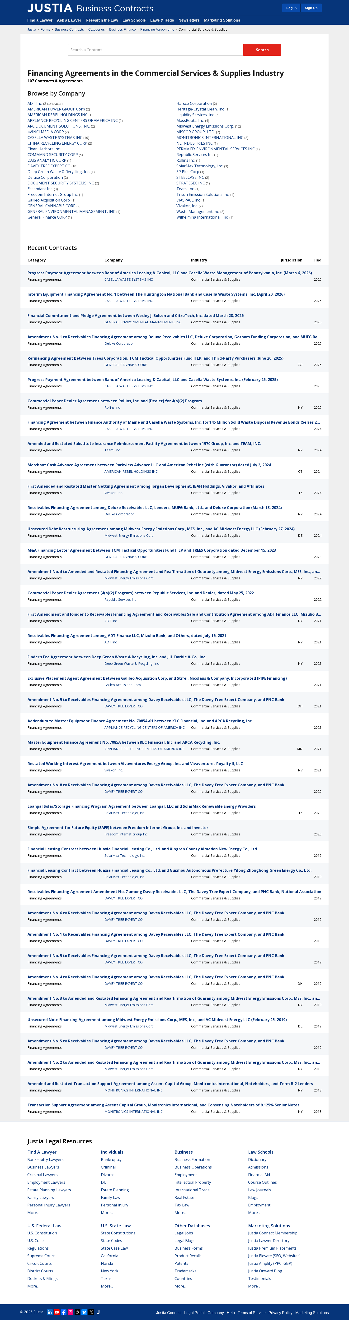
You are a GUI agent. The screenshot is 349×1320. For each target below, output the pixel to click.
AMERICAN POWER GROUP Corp (56, 109)
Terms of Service (252, 1313)
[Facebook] (63, 1312)
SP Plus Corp (187, 171)
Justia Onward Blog (265, 1271)
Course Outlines (262, 1182)
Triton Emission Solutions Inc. (202, 194)
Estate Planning (115, 1189)
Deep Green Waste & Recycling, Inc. (59, 171)
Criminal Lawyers (42, 1174)
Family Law (110, 1197)
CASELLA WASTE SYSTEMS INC (55, 137)
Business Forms (188, 1248)
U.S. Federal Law (44, 1225)
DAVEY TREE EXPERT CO (49, 166)
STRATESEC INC (190, 183)
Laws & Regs (162, 20)
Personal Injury (114, 1205)
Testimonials (259, 1278)
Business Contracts (69, 29)
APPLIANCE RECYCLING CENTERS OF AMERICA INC (73, 120)
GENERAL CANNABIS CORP (51, 205)
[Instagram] (70, 1312)
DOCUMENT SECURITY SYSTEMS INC (61, 183)
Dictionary (257, 1159)
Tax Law (181, 1205)
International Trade (192, 1189)
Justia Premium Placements (272, 1248)
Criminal (108, 1167)
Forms (45, 29)
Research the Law (102, 20)
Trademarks (185, 1271)
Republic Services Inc (194, 154)
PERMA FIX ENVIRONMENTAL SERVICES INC (215, 148)
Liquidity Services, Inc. (195, 114)
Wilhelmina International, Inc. (202, 217)
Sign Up (311, 8)
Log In (291, 8)
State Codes (111, 1240)
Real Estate (184, 1197)
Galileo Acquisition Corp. (49, 200)
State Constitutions (118, 1233)
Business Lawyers (43, 1167)
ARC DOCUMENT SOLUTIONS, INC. (59, 126)
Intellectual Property (192, 1182)
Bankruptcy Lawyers (45, 1159)
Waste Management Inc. (197, 211)
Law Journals (259, 1189)
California (109, 1255)
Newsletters (189, 20)
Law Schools (134, 20)
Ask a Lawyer (69, 20)
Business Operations (193, 1167)
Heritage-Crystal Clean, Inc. (200, 109)
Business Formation (192, 1159)
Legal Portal (194, 1313)
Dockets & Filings (42, 1278)
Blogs (253, 1197)
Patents (181, 1263)
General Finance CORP (47, 217)
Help (231, 1313)
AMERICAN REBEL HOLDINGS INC (58, 114)
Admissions (258, 1167)
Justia (31, 29)
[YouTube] (57, 1312)
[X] (91, 1312)
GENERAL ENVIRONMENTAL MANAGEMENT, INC (71, 211)
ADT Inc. (35, 103)
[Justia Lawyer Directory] (98, 1312)
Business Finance (122, 29)
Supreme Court (41, 1255)
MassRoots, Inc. (190, 120)
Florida (107, 1263)
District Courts (40, 1271)
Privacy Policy (280, 1313)
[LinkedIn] (50, 1312)
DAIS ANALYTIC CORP (47, 160)
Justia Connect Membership (272, 1233)
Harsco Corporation (194, 103)
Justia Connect (168, 1313)
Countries (183, 1278)
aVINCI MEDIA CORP (46, 131)
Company (216, 1313)
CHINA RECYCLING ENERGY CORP (57, 143)
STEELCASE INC (190, 177)
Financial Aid (259, 1174)
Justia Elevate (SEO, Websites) (274, 1255)
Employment (185, 1174)
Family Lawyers (40, 1197)
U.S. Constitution (42, 1233)
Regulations (38, 1248)
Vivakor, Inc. (187, 205)
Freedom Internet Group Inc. (53, 194)
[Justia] (49, 8)
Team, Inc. (185, 188)
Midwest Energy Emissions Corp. (205, 126)
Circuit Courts (39, 1263)
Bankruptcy (111, 1159)
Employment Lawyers (46, 1182)
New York (109, 1271)
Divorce (107, 1174)
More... (33, 1212)
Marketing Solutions (222, 20)
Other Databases (192, 1225)
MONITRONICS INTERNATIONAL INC (209, 137)
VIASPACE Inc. (188, 200)
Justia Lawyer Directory (268, 1240)
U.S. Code (35, 1240)
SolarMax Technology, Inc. (199, 166)
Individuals (112, 1152)
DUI (104, 1182)
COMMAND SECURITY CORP (53, 154)
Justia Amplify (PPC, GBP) (270, 1263)
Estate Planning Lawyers (49, 1189)
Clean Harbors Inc (44, 148)
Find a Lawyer (39, 20)
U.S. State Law (116, 1225)
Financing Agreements (157, 29)
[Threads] (77, 1312)
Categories (96, 29)
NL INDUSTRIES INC (194, 143)
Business (183, 1152)
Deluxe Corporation (45, 177)
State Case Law (114, 1248)
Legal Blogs (184, 1240)
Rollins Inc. (185, 160)
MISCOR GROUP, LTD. (195, 131)
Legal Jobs (183, 1233)
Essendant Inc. (40, 188)
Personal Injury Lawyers (48, 1205)
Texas (106, 1278)
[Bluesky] (84, 1312)
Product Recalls (188, 1255)
